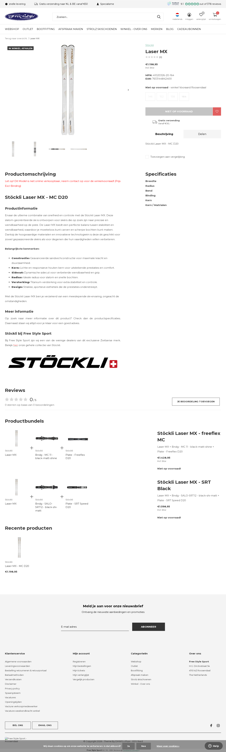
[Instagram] (218, 725)
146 (150, 96)
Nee (143, 746)
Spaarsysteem (13, 693)
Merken (156, 29)
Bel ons (18, 725)
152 (162, 96)
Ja (128, 746)
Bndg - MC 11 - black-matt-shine (46, 456)
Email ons (45, 725)
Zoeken (158, 17)
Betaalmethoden (14, 675)
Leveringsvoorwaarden (17, 666)
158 (173, 96)
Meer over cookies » (168, 746)
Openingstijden (13, 702)
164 (184, 96)
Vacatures (10, 697)
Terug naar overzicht (16, 38)
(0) (160, 57)
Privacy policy (12, 688)
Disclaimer (10, 684)
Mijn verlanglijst (81, 675)
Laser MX (11, 454)
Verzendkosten (13, 679)
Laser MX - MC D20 (17, 566)
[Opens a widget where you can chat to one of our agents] (213, 746)
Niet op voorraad (179, 111)
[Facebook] (211, 725)
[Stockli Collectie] (63, 361)
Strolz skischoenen (102, 29)
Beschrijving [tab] (164, 134)
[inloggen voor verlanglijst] (217, 111)
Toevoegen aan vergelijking (167, 156)
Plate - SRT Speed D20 (77, 505)
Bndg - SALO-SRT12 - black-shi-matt (46, 507)
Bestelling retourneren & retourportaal (25, 670)
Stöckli (149, 45)
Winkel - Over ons (133, 29)
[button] (13, 149)
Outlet (28, 29)
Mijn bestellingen (82, 666)
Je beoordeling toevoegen (196, 401)
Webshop (12, 29)
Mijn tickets (79, 670)
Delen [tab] (202, 134)
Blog (170, 29)
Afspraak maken (70, 29)
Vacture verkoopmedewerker (21, 706)
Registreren (79, 661)
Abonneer (148, 626)
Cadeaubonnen (189, 29)
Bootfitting (46, 29)
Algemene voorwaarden (18, 661)
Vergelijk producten (83, 679)
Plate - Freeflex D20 (75, 456)
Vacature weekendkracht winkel (22, 710)
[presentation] (128, 89)
